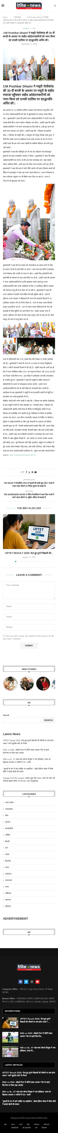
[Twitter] (26, 982)
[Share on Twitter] (29, 472)
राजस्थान (8, 880)
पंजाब (7, 854)
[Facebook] (20, 982)
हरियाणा (8, 906)
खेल (6, 815)
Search (6, 715)
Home (5, 17)
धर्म (6, 848)
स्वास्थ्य (8, 900)
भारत (7, 867)
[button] (5, 538)
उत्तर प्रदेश (9, 802)
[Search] (55, 6)
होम (5, 1124)
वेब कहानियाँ (27, 1128)
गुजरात (7, 822)
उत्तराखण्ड (17, 17)
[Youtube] (37, 982)
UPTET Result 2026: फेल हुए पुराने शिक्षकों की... (29, 553)
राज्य (7, 887)
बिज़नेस (8, 861)
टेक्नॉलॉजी (9, 828)
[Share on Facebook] (26, 472)
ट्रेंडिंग (7, 835)
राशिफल (8, 893)
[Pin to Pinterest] (32, 472)
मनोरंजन (8, 874)
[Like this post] (23, 472)
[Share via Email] (36, 472)
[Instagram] (32, 982)
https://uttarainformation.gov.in (23, 455)
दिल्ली (7, 841)
